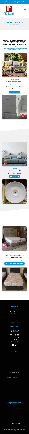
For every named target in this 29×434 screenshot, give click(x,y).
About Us (14, 318)
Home (11, 24)
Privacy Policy (14, 322)
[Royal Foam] (11, 10)
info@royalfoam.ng (19, 1)
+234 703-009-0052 (15, 398)
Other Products (14, 313)
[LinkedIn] (18, 3)
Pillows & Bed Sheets (15, 311)
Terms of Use (14, 320)
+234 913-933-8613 (14, 335)
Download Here (14, 341)
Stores (14, 316)
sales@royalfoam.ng (14, 337)
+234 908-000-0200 (14, 330)
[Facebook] (17, 3)
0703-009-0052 (9, 1)
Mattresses (14, 309)
